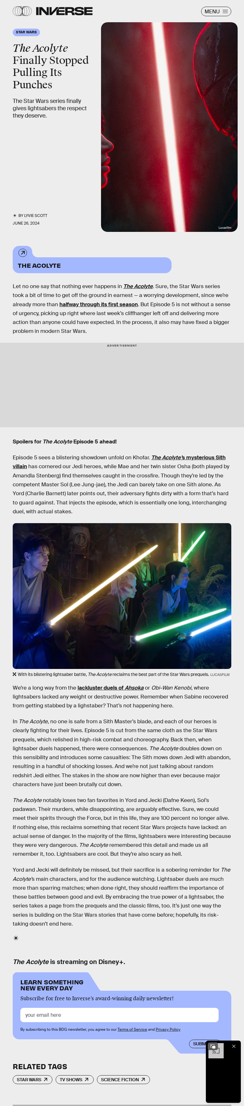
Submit (201, 1044)
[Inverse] (64, 11)
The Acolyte (39, 265)
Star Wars (29, 1079)
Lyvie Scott (35, 215)
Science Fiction (120, 1079)
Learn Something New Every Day (52, 984)
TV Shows (71, 1079)
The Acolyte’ (166, 457)
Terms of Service (132, 1029)
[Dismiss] (234, 1046)
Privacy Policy (168, 1029)
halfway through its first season (98, 304)
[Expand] (213, 1046)
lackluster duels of (111, 688)
